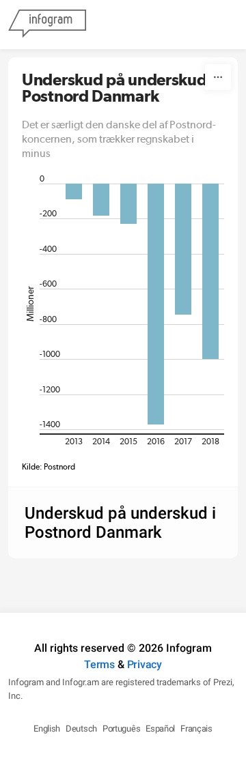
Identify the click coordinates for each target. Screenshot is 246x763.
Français (196, 728)
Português (121, 728)
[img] (74, 191)
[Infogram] (47, 25)
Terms (99, 664)
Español (160, 728)
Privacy (144, 664)
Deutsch (81, 728)
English (46, 728)
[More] (218, 77)
